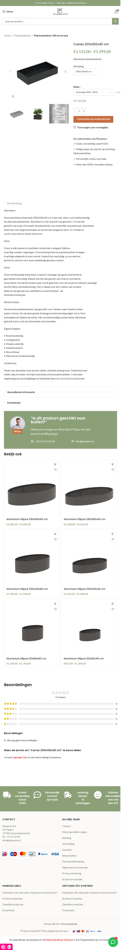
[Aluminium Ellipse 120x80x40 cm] (89, 627)
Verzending (68, 843)
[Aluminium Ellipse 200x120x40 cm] (89, 557)
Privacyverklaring (71, 873)
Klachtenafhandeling (73, 861)
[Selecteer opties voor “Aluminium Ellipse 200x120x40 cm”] (112, 534)
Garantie (67, 849)
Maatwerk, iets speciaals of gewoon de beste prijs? (29, 892)
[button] (10, 71)
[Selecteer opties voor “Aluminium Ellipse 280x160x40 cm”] (112, 464)
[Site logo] (60, 11)
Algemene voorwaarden (75, 867)
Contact (66, 826)
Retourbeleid (69, 855)
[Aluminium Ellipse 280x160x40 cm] (89, 488)
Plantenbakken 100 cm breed (51, 35)
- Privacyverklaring (68, 924)
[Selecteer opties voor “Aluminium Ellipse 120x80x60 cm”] (55, 603)
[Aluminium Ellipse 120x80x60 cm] (32, 627)
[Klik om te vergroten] (13, 96)
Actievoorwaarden (72, 879)
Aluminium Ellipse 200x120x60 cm (27, 589)
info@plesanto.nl (11, 840)
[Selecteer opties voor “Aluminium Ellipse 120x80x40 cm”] (112, 603)
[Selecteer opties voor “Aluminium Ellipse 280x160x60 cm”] (55, 464)
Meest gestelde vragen (74, 831)
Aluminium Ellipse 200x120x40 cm (84, 589)
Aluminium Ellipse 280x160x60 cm (27, 519)
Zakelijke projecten (12, 904)
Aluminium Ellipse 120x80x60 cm (26, 658)
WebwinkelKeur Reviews (59, 939)
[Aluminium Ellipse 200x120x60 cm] (32, 557)
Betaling (66, 837)
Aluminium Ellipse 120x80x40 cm (84, 658)
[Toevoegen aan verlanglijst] (55, 470)
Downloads (8, 910)
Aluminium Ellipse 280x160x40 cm (84, 519)
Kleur (76, 86)
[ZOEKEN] (115, 21)
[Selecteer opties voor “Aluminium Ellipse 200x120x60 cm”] (55, 534)
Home (7, 35)
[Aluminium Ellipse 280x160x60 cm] (32, 488)
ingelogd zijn (20, 757)
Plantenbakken (22, 35)
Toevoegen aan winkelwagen (93, 119)
